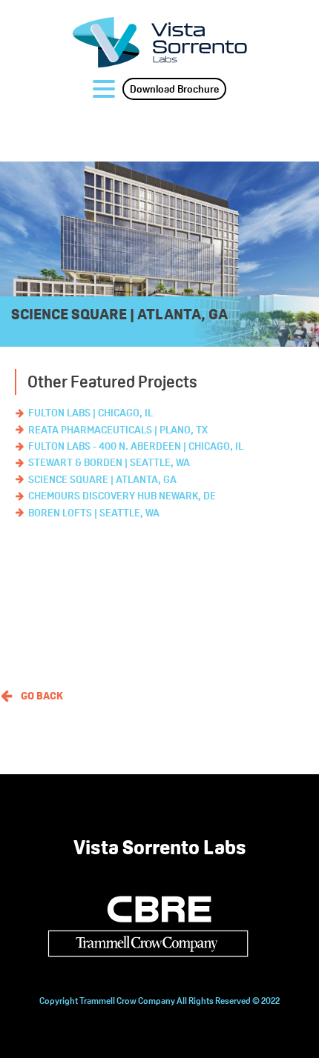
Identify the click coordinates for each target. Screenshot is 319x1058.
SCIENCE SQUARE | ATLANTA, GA (102, 479)
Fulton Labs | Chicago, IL (90, 412)
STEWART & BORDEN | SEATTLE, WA (109, 462)
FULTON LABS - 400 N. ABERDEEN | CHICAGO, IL (135, 446)
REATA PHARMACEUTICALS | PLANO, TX (118, 429)
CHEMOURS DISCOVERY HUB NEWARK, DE (122, 495)
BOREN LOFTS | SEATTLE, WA (94, 512)
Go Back (42, 695)
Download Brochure (174, 89)
